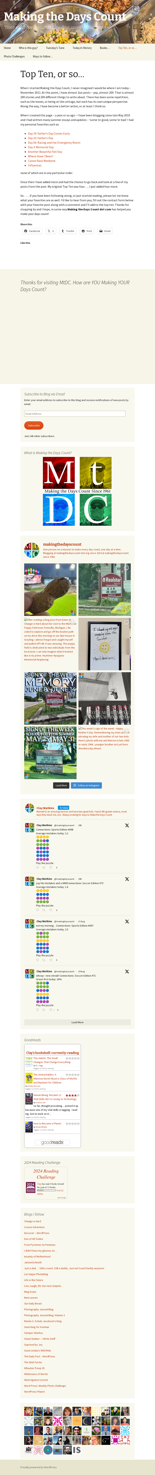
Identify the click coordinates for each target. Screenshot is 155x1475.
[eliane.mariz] (125, 1411)
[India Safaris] (76, 1449)
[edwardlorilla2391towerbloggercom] (57, 1420)
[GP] (67, 1420)
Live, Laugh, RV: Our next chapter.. (43, 1286)
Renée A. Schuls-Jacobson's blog (43, 1321)
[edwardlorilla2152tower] (125, 1440)
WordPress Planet (34, 1391)
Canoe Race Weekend (41, 161)
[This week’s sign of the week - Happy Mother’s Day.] (104, 753)
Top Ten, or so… (127, 48)
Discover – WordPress (36, 1233)
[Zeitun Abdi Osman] (38, 1430)
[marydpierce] (28, 1411)
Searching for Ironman (36, 1327)
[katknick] (96, 1430)
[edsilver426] (125, 1430)
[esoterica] (28, 1430)
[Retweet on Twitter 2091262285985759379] (44, 910)
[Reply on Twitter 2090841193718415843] (38, 960)
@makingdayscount (64, 825)
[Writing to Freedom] (48, 1430)
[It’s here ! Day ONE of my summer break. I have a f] (50, 753)
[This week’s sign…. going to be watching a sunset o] (104, 644)
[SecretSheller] (76, 1420)
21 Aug (81, 921)
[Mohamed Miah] (28, 1449)
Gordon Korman (34, 1086)
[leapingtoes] (105, 1420)
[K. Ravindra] (105, 1430)
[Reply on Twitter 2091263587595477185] (38, 868)
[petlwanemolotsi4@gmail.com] (57, 1430)
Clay (39, 1183)
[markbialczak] (76, 1430)
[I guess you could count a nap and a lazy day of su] (104, 698)
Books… (105, 48)
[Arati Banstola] (86, 1440)
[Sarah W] (38, 1420)
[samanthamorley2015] (96, 1411)
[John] (28, 1440)
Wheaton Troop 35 (34, 1368)
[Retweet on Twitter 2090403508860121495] (44, 1010)
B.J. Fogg (39, 1065)
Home (7, 48)
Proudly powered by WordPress (38, 1467)
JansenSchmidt (33, 1262)
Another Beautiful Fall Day (45, 152)
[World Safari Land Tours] (38, 1440)
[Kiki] (105, 1411)
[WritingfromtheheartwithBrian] (76, 1411)
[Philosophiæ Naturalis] (86, 1430)
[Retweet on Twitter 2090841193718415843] (44, 960)
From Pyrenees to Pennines (40, 1244)
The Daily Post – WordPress (39, 1356)
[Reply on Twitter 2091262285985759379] (38, 910)
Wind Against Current (36, 1380)
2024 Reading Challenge (46, 1174)
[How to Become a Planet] (29, 1127)
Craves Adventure (34, 1227)
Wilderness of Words (36, 1374)
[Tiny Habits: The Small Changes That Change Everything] (29, 1061)
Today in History (82, 48)
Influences (35, 165)
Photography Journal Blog (38, 1309)
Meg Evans (30, 1291)
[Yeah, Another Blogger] (67, 1440)
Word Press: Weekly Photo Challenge (45, 1385)
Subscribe (34, 425)
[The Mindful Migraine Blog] (48, 1449)
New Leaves (31, 1297)
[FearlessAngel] (86, 1420)
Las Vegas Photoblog (36, 1274)
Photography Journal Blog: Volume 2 (44, 1315)
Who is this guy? (28, 48)
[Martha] (115, 1430)
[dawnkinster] (96, 1440)
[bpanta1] (38, 1449)
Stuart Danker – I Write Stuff (39, 1338)
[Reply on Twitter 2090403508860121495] (38, 1010)
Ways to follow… (43, 56)
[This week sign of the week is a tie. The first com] (104, 589)
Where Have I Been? (40, 156)
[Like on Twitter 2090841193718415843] (51, 960)
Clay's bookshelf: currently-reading (52, 1053)
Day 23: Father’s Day (40, 138)
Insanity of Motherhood (37, 1256)
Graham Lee (40, 1102)
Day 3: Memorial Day (41, 147)
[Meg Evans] (67, 1411)
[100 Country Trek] (86, 1411)
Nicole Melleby (41, 1127)
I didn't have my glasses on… (40, 1250)
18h (80, 825)
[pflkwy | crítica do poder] (115, 1411)
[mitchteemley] (48, 1440)
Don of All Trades (33, 1239)
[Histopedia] (28, 1420)
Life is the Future (33, 1280)
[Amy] (115, 1420)
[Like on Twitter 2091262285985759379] (51, 910)
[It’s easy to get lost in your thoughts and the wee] (50, 698)
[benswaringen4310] (38, 1411)
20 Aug (81, 971)
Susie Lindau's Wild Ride (37, 1350)
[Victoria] (48, 1420)
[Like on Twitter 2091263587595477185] (51, 868)
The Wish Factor (33, 1362)
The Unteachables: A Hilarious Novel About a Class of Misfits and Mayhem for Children (55, 1078)
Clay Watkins (44, 825)
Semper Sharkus (33, 1333)
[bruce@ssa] (48, 1411)
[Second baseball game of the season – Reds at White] (50, 589)
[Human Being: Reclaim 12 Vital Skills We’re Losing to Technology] (29, 1098)
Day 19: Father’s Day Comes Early (49, 133)
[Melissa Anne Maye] (57, 1411)
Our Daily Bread (33, 1303)
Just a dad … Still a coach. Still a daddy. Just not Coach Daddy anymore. (64, 1268)
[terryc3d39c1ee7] (115, 1440)
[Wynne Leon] (67, 1430)
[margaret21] (96, 1420)
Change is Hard (32, 1221)
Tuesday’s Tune (55, 48)
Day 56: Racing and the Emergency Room (54, 142)
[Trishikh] (67, 1449)
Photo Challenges (14, 56)
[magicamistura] (57, 1440)
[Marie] (57, 1449)
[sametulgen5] (125, 1420)
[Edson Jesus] (76, 1440)
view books (61, 1197)
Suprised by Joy (33, 1344)
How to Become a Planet (47, 1123)
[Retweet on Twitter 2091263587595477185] (44, 868)
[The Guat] (105, 1440)
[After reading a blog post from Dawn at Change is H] (50, 644)
